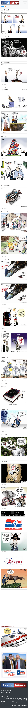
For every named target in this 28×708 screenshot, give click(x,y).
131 (16, 512)
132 (19, 512)
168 (20, 515)
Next (23, 515)
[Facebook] (4, 698)
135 (6, 515)
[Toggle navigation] (25, 2)
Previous (4, 512)
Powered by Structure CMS (19, 705)
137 (13, 515)
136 (9, 515)
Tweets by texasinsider (7, 626)
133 (22, 512)
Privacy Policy (16, 701)
